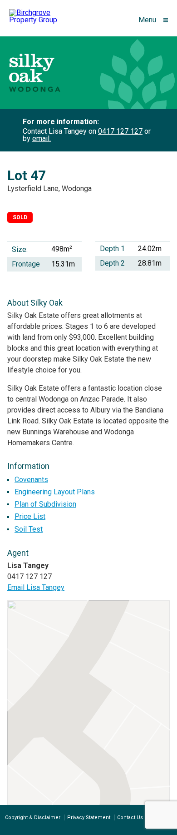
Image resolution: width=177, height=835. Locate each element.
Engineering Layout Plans (55, 492)
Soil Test (29, 529)
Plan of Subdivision (45, 504)
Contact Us (130, 817)
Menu (147, 19)
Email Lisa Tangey (35, 587)
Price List (30, 516)
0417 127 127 (120, 131)
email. (41, 138)
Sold (20, 217)
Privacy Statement (88, 817)
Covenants (31, 479)
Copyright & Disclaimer (32, 817)
